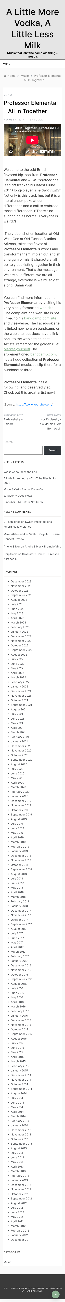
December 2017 (21, 910)
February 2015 (20, 1066)
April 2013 (17, 1166)
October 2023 (20, 590)
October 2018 (19, 865)
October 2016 (19, 974)
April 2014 (17, 1111)
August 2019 (19, 819)
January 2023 (19, 631)
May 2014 (17, 1107)
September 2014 (21, 1088)
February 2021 (20, 737)
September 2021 (21, 704)
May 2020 (17, 778)
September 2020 (21, 759)
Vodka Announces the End (20, 472)
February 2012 (20, 1230)
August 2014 (19, 1093)
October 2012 (19, 1194)
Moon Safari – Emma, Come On (23, 489)
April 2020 (17, 782)
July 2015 (17, 1043)
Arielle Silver (12, 546)
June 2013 (17, 1157)
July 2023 (17, 604)
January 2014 (19, 1125)
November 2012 (21, 1189)
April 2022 (17, 673)
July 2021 (17, 714)
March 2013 (18, 1171)
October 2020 (19, 755)
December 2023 (21, 581)
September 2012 (21, 1198)
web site (46, 308)
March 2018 (18, 896)
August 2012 (19, 1203)
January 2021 (19, 741)
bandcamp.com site (40, 318)
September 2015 (21, 1034)
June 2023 (18, 609)
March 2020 (18, 787)
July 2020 (17, 768)
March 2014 (18, 1116)
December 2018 (21, 855)
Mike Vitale (11, 534)
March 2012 (18, 1226)
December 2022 (21, 636)
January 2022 (19, 686)
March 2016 (18, 1006)
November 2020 (21, 750)
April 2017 (17, 947)
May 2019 (17, 832)
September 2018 (21, 869)
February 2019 (20, 846)
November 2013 (21, 1134)
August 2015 (19, 1038)
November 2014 (21, 1079)
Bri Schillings (12, 521)
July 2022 (17, 659)
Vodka (38, 119)
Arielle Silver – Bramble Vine (43, 546)
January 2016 (19, 1015)
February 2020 (20, 791)
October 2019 (19, 810)
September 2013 (21, 1143)
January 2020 (19, 796)
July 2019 (17, 823)
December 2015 (21, 1020)
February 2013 (20, 1175)
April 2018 (17, 892)
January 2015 (19, 1070)
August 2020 (19, 764)
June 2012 (17, 1212)
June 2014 (17, 1102)
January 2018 (19, 906)
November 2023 (21, 586)
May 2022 (17, 668)
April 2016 (17, 1002)
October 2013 (19, 1139)
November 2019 (21, 805)
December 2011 (21, 1239)
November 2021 (21, 695)
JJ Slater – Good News (18, 495)
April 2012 (17, 1221)
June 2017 (17, 938)
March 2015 (18, 1061)
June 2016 (17, 993)
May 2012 (17, 1216)
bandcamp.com (43, 354)
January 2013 (19, 1180)
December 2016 (21, 965)
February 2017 (20, 956)
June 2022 (17, 663)
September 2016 (21, 979)
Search (8, 442)
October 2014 (19, 1084)
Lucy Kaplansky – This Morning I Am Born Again (49, 424)
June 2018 (17, 883)
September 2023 (21, 595)
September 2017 (21, 924)
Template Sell (34, 1291)
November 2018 (21, 860)
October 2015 (19, 1029)
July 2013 (17, 1152)
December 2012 (21, 1185)
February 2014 (20, 1121)
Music (8, 95)
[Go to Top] (56, 1294)
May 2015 (17, 1052)
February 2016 (20, 1011)
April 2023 (17, 618)
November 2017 (21, 915)
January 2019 (19, 851)
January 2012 (19, 1235)
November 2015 (21, 1024)
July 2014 (17, 1098)
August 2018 (19, 874)
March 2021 (18, 732)
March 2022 (18, 677)
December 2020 (21, 746)
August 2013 (19, 1148)
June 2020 (17, 773)
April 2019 (17, 837)
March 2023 (18, 622)
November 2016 (21, 970)
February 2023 (20, 627)
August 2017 (19, 929)
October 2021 (19, 700)
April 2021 (17, 727)
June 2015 (17, 1047)
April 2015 (17, 1057)
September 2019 (21, 814)
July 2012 (17, 1207)
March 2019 (18, 842)
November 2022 (21, 640)
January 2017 (19, 960)
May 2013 (17, 1162)
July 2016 (17, 988)
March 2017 (18, 951)
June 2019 (17, 828)
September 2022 (21, 650)
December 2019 (21, 801)
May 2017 (17, 942)
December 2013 (21, 1130)
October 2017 (19, 919)
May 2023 (17, 613)
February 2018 (20, 901)
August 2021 (19, 709)
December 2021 (21, 691)
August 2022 (19, 654)
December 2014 (21, 1075)
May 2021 (17, 723)
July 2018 (17, 878)
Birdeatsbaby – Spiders (13, 422)
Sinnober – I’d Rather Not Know (23, 502)
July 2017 (17, 933)
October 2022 (19, 645)
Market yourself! (17, 349)
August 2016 (19, 983)
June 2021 (17, 718)
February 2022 (20, 682)
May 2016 (17, 997)
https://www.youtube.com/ (34, 404)
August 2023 (19, 599)
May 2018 (17, 887)
